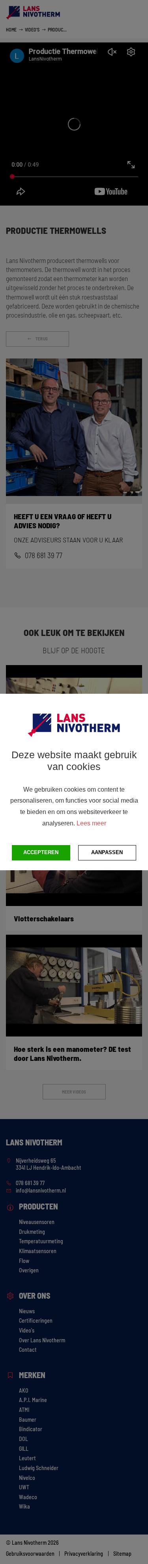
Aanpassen (107, 852)
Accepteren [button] (40, 852)
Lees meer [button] (91, 823)
